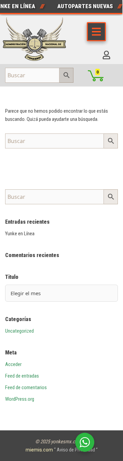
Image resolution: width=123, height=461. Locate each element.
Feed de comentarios (26, 387)
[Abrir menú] (96, 31)
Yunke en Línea (20, 233)
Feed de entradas (22, 376)
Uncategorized (19, 331)
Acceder (13, 364)
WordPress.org (19, 399)
